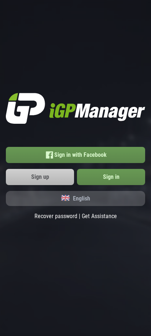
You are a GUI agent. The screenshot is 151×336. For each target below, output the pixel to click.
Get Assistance (99, 216)
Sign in (111, 176)
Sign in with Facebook (80, 154)
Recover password (55, 216)
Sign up (40, 176)
